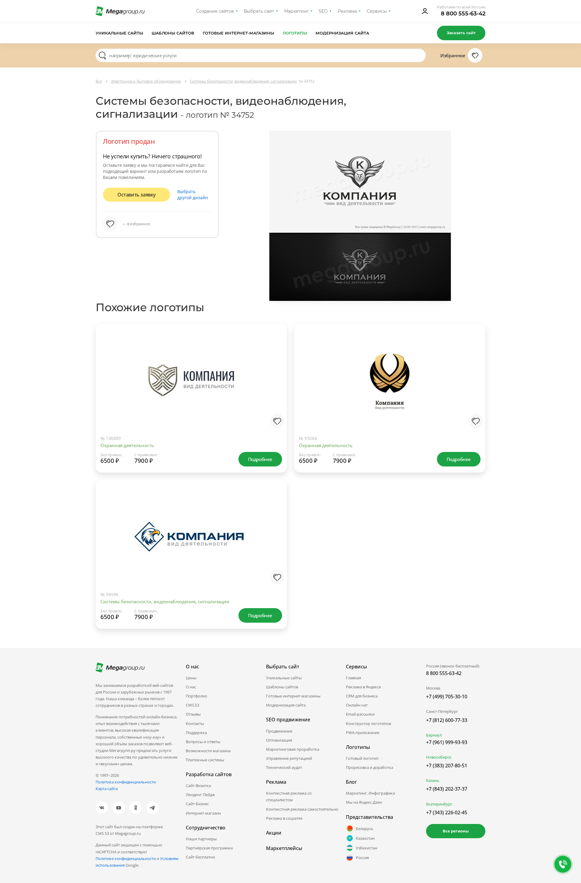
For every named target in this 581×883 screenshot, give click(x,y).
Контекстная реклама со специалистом (289, 796)
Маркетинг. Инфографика (370, 793)
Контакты (195, 723)
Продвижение (279, 731)
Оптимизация (279, 740)
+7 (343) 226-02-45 (446, 812)
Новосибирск (438, 757)
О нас (191, 687)
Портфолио (196, 696)
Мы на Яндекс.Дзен (364, 802)
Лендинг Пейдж (200, 794)
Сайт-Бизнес (197, 803)
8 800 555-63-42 (463, 13)
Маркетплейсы (284, 848)
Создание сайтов (215, 11)
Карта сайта (107, 788)
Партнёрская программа (209, 848)
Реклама (347, 11)
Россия (362, 857)
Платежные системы (205, 760)
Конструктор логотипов (368, 723)
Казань (432, 780)
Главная (353, 677)
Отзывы (193, 714)
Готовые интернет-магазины (238, 33)
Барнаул (434, 735)
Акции (273, 832)
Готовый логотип (362, 758)
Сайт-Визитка (198, 785)
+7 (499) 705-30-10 (446, 696)
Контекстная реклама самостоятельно (302, 809)
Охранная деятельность (127, 445)
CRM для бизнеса (362, 696)
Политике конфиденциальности (126, 858)
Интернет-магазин (203, 813)
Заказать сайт (461, 32)
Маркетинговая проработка (292, 749)
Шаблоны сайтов (173, 33)
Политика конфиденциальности (126, 782)
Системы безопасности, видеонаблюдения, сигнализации (164, 601)
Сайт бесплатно (200, 857)
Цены (191, 677)
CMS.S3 (192, 705)
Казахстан (365, 838)
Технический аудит (284, 767)
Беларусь (364, 828)
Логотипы (295, 33)
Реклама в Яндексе (363, 687)
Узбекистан (366, 848)
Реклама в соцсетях (284, 818)
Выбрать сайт (259, 11)
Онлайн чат (357, 705)
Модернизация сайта (342, 33)
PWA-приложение (362, 732)
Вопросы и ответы (203, 741)
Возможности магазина (208, 750)
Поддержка (196, 732)
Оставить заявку (136, 194)
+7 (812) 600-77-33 (446, 720)
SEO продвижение (288, 719)
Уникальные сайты (119, 33)
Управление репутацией (289, 758)
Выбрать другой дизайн (192, 194)
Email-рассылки (360, 714)
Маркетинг (296, 11)
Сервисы (377, 11)
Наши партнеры (201, 839)
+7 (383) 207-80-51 (446, 765)
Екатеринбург (439, 804)
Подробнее (260, 459)
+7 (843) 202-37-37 (446, 789)
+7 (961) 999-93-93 (446, 742)
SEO (323, 11)
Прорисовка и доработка (369, 767)
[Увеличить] (276, 406)
